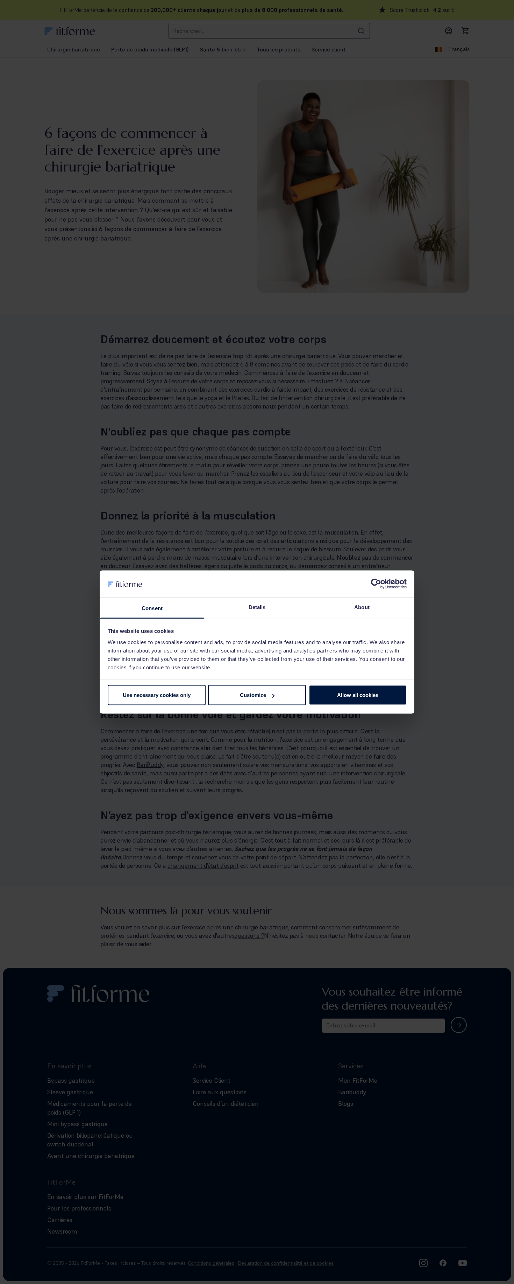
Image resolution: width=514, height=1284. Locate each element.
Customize (253, 695)
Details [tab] (257, 607)
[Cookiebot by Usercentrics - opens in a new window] (376, 584)
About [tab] (362, 607)
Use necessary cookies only (157, 695)
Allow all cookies (357, 695)
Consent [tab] (152, 608)
